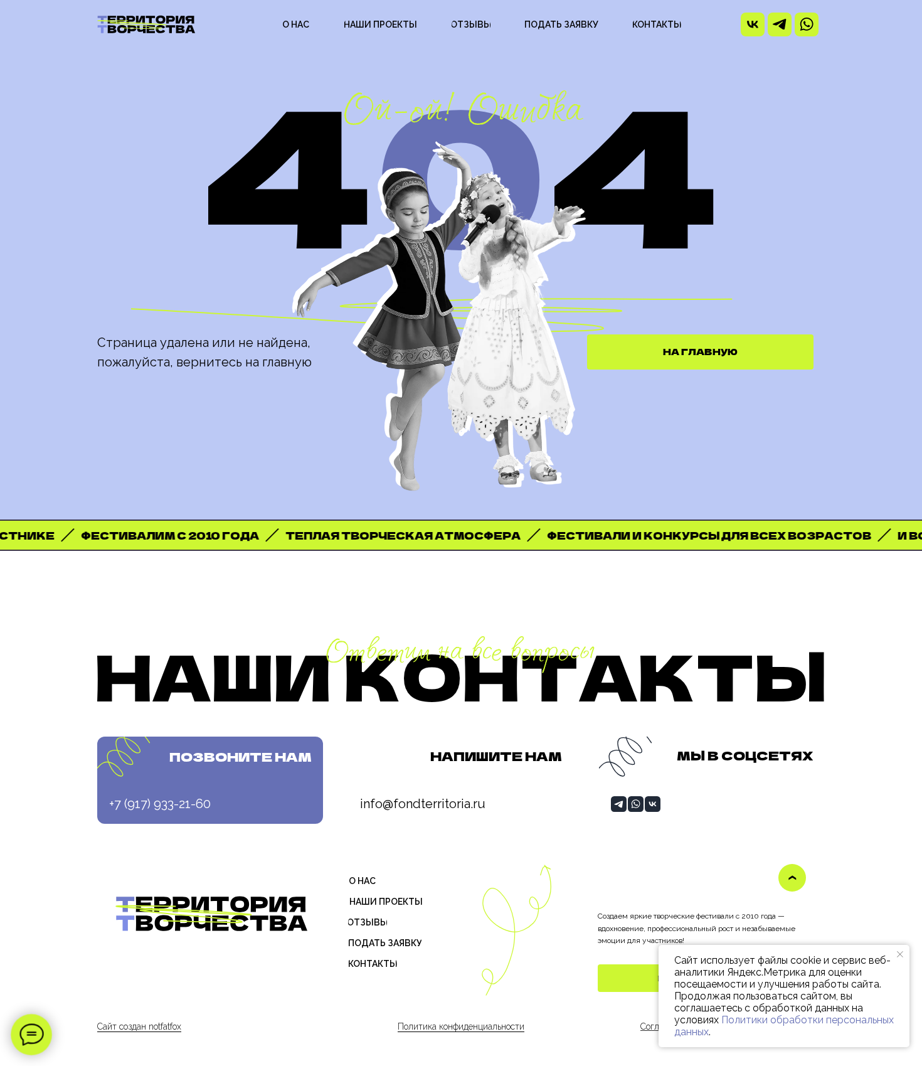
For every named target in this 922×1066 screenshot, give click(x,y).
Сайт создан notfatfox (139, 1026)
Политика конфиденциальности (461, 1026)
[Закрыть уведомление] (900, 954)
